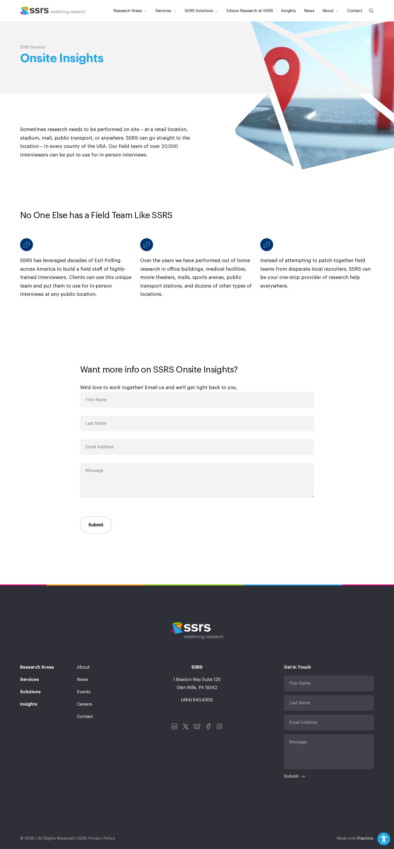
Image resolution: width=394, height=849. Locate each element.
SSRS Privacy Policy (96, 838)
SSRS (53, 10)
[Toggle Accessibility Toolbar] (384, 839)
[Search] (370, 10)
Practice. (365, 838)
